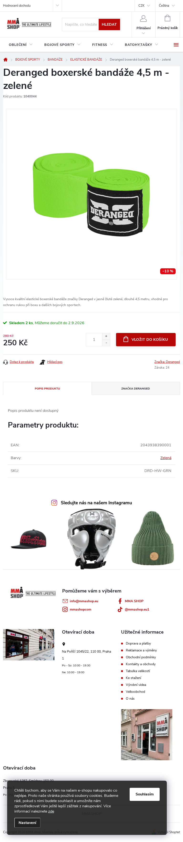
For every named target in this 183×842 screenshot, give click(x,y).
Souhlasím (145, 794)
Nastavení (27, 822)
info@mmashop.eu (84, 601)
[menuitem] (21, 45)
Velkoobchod (135, 692)
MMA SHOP (134, 601)
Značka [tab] (135, 388)
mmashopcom (80, 609)
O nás (130, 699)
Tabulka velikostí (138, 671)
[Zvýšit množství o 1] (106, 336)
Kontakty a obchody (141, 664)
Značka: (167, 362)
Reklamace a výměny (141, 650)
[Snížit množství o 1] (106, 343)
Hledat (109, 24)
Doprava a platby (138, 643)
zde (51, 811)
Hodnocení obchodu (16, 6)
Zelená (165, 458)
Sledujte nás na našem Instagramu (96, 503)
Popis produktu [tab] (47, 388)
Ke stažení (133, 678)
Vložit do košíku (150, 339)
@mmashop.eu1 (137, 609)
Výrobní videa (136, 685)
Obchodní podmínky (141, 657)
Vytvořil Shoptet (169, 832)
